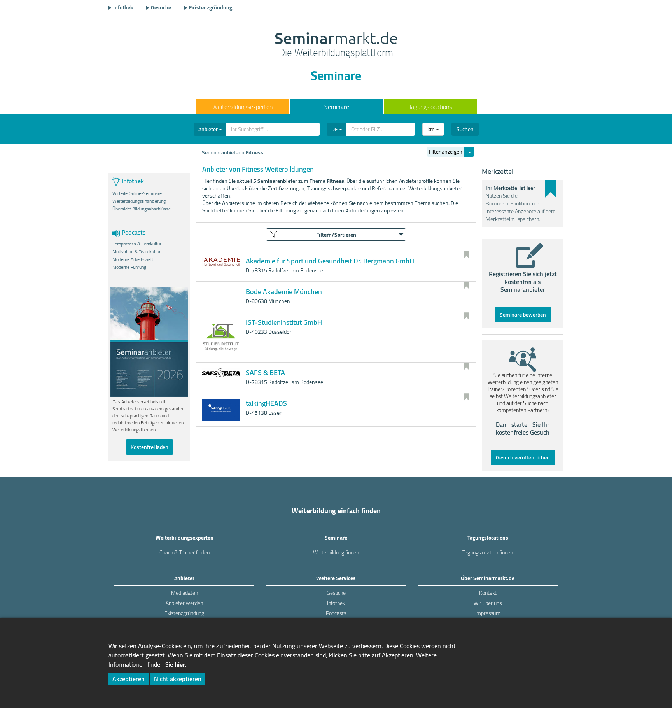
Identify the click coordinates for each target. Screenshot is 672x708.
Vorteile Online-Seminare (137, 193)
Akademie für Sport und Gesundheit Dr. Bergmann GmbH (330, 260)
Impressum (487, 613)
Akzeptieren (128, 679)
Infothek (123, 7)
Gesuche (161, 7)
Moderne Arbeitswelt (132, 259)
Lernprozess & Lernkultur (136, 244)
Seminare (336, 106)
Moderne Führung (129, 267)
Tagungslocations (430, 106)
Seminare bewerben (523, 315)
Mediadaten (184, 593)
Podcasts (336, 613)
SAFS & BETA (265, 372)
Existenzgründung (210, 7)
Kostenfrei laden (149, 447)
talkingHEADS (266, 403)
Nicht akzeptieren (177, 679)
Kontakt (488, 593)
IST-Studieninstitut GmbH (284, 322)
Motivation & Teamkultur (136, 252)
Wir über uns (488, 603)
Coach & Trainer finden (184, 552)
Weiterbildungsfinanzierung (139, 201)
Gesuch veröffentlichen (523, 457)
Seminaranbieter (221, 152)
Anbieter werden (184, 603)
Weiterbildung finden (336, 552)
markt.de (336, 45)
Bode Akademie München (284, 291)
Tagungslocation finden (487, 552)
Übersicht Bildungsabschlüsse (141, 209)
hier (180, 664)
